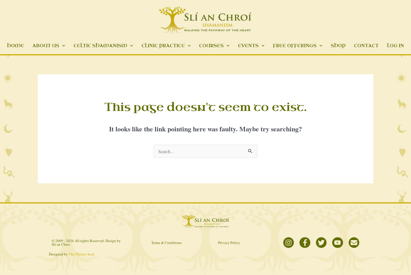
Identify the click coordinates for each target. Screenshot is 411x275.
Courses (211, 46)
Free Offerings (294, 46)
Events (248, 46)
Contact (366, 46)
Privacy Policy (229, 242)
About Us (45, 46)
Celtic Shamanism (100, 46)
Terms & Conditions (166, 242)
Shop (338, 46)
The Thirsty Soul (81, 254)
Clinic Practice (163, 46)
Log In (395, 46)
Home (15, 46)
